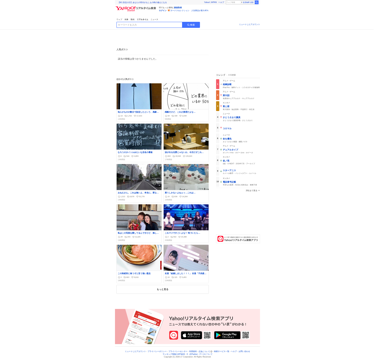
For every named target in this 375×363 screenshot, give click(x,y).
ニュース (154, 19)
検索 (192, 25)
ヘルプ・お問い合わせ (240, 351)
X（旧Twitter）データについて (200, 354)
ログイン (163, 10)
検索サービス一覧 (221, 351)
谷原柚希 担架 (248, 2)
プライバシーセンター (178, 351)
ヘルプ (221, 2)
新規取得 (178, 7)
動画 (132, 19)
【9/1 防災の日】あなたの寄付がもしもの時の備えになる (142, 2)
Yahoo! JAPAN (210, 2)
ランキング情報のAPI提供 (174, 354)
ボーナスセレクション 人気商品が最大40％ (189, 10)
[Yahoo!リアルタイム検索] (136, 7)
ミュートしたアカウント (249, 24)
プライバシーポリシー (157, 351)
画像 (126, 19)
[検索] (257, 2)
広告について (204, 351)
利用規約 (193, 351)
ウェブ (119, 19)
